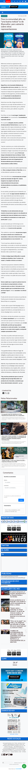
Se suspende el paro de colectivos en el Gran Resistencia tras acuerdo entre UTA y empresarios (12, 415)
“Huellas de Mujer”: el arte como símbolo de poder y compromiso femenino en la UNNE (13, 461)
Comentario (6, 485)
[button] (4, 1)
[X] (14, 1)
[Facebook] (17, 1)
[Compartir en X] (6, 393)
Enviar (21, 500)
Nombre (5, 480)
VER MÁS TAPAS (14, 734)
